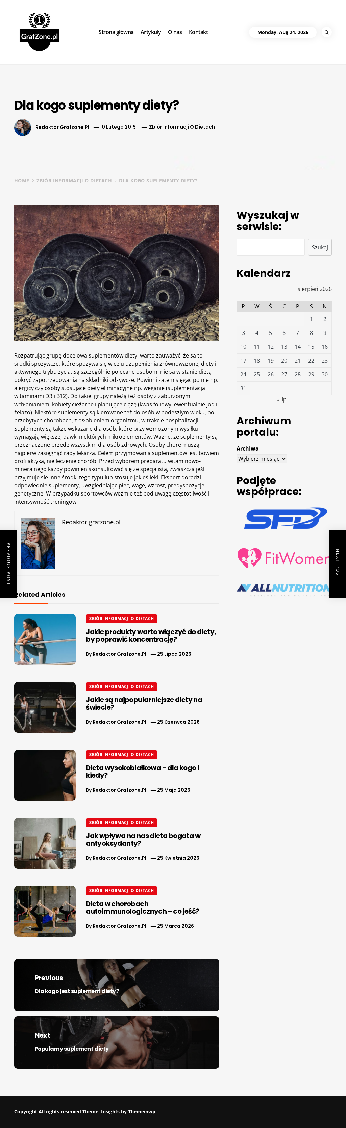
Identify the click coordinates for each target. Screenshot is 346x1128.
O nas (175, 32)
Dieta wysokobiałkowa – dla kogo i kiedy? (142, 771)
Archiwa (248, 448)
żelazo (22, 412)
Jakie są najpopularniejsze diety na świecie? (144, 703)
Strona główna (116, 32)
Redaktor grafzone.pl (62, 126)
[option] (82, 1113)
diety (131, 355)
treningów (63, 501)
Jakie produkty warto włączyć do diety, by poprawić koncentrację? (151, 635)
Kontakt (198, 32)
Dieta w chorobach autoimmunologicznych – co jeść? (142, 907)
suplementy (73, 412)
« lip (281, 399)
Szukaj (320, 247)
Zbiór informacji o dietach (182, 126)
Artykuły (151, 32)
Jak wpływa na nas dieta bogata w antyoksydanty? (143, 839)
